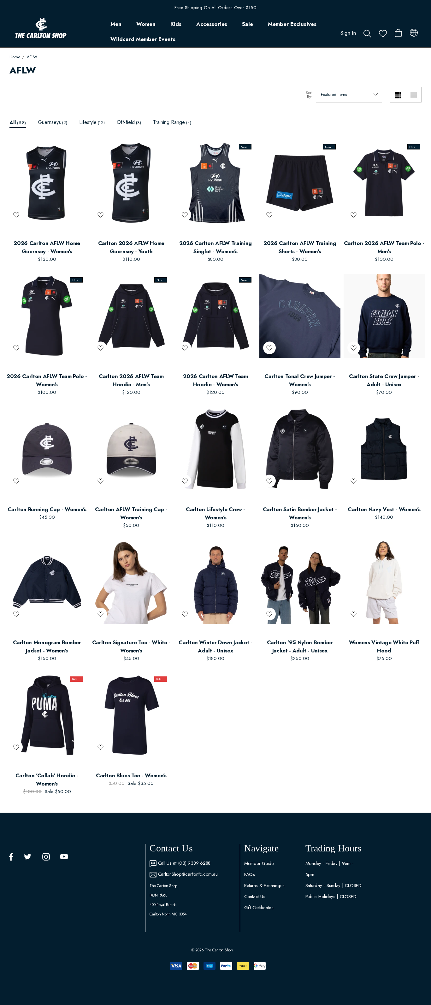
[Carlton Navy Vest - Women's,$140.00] (384, 449)
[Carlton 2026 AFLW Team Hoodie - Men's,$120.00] (131, 316)
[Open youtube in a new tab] (64, 857)
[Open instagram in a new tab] (46, 857)
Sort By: (309, 95)
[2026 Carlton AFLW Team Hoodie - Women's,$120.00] (215, 316)
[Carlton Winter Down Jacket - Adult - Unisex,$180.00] (215, 582)
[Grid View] (398, 94)
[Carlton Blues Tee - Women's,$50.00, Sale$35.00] (131, 715)
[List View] (414, 94)
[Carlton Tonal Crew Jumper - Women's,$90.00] (299, 316)
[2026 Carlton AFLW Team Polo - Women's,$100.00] (46, 316)
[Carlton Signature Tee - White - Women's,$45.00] (131, 582)
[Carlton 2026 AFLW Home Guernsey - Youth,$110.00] (131, 183)
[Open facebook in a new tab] (11, 857)
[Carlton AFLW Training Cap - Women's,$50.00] (131, 449)
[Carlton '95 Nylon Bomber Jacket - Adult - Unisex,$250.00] (299, 582)
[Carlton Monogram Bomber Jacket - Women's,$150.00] (46, 582)
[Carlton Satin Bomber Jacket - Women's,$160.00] (299, 449)
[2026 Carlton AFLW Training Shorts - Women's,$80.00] (299, 183)
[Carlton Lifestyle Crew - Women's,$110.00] (215, 449)
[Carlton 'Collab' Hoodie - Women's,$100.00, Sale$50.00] (46, 715)
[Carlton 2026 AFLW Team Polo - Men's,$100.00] (384, 183)
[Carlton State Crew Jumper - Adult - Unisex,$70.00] (384, 316)
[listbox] (349, 94)
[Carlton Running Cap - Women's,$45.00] (46, 449)
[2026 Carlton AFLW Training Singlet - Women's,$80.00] (215, 183)
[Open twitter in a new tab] (28, 857)
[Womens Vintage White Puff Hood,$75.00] (384, 582)
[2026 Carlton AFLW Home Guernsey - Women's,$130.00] (46, 183)
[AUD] (414, 31)
